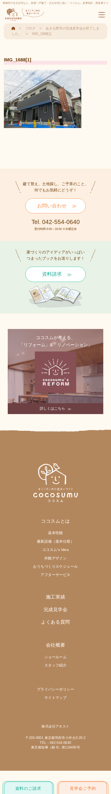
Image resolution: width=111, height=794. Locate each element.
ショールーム (55, 657)
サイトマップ (55, 697)
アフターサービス (55, 575)
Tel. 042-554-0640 (55, 222)
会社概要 (55, 645)
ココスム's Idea (55, 550)
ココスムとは (55, 521)
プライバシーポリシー (55, 689)
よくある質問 (55, 622)
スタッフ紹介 (55, 665)
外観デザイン (55, 558)
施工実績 (55, 597)
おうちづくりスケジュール (55, 566)
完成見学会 (56, 609)
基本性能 (55, 533)
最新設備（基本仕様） (55, 541)
